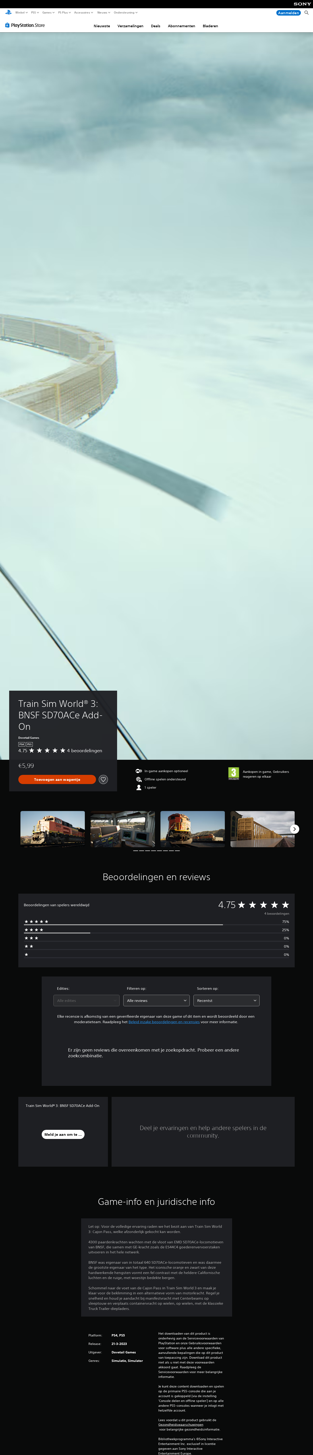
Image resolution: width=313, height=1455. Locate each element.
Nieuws (102, 12)
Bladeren (210, 26)
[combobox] (86, 1000)
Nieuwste (102, 26)
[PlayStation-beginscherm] (8, 12)
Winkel (20, 12)
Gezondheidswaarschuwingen (180, 1425)
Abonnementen (181, 26)
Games (46, 12)
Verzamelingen (130, 26)
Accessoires (82, 12)
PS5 (33, 12)
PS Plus (63, 12)
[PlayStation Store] (26, 25)
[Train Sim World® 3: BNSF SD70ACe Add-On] (52, 829)
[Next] (294, 829)
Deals (155, 26)
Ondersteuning (124, 12)
